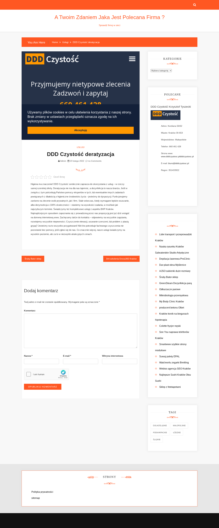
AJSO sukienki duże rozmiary (174, 271)
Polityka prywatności (42, 492)
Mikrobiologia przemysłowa (173, 295)
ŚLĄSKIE (156, 440)
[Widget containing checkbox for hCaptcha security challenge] (46, 374)
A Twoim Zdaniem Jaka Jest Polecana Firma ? (110, 17)
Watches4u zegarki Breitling (174, 362)
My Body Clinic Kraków (171, 301)
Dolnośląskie (160, 426)
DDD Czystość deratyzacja (80, 154)
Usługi (80, 147)
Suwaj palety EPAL (169, 356)
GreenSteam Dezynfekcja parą (175, 283)
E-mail (67, 356)
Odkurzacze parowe (169, 289)
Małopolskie (179, 426)
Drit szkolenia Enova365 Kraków (121, 259)
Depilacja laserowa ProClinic (174, 259)
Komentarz (29, 310)
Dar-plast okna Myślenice (172, 265)
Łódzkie (177, 433)
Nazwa (28, 356)
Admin (63, 161)
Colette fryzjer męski (170, 326)
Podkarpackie (160, 433)
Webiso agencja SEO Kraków (175, 368)
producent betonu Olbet (171, 307)
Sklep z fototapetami (170, 387)
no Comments (94, 161)
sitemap (35, 498)
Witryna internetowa (112, 356)
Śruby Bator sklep (33, 259)
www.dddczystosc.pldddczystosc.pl (177, 156)
